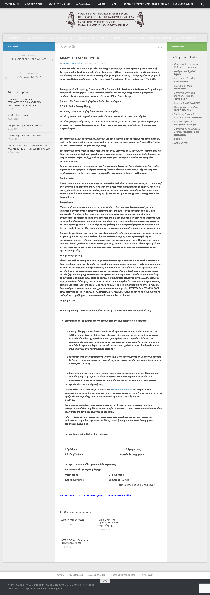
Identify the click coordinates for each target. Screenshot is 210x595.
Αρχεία (101, 4)
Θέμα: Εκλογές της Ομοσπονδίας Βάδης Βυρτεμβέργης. (108, 522)
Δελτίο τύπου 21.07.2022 (72, 520)
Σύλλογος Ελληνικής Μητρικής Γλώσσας (184, 96)
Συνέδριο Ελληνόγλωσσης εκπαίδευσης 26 (146, 4)
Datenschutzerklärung (123, 575)
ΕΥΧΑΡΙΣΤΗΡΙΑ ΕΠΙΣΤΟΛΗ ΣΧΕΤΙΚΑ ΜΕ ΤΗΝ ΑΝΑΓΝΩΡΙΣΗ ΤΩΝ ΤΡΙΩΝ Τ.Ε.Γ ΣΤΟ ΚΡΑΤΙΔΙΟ (29, 147)
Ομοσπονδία (12, 4)
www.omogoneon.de (121, 390)
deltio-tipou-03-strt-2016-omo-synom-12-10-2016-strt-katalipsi (96, 496)
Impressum (147, 575)
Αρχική (60, 575)
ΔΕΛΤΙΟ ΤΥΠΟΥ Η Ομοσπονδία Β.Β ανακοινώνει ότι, (75, 542)
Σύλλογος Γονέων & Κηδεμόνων (188, 116)
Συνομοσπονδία (33, 4)
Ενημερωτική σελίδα (185, 80)
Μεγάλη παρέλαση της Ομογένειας (24, 136)
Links (114, 4)
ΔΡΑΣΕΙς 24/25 (84, 4)
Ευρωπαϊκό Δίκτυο (183, 4)
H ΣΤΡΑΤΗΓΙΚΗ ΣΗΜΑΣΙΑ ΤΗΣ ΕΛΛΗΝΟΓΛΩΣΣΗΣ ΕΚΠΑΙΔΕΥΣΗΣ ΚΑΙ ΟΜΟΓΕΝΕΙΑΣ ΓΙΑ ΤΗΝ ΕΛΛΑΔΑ (24, 102)
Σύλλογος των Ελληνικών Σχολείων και (187, 132)
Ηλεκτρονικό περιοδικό (186, 109)
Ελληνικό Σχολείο (185, 123)
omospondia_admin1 (74, 63)
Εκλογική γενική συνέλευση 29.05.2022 (26, 125)
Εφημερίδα (187, 103)
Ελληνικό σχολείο (183, 87)
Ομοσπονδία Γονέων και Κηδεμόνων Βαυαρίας (186, 66)
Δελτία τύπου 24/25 (59, 4)
